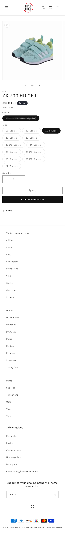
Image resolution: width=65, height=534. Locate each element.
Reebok (10, 346)
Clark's (9, 283)
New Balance (12, 317)
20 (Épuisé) (32, 130)
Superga (10, 387)
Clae (8, 275)
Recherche (11, 436)
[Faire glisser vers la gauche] (25, 85)
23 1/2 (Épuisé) (14, 144)
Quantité (6, 173)
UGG (8, 401)
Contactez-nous (14, 450)
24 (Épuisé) (36, 144)
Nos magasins (13, 457)
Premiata (11, 331)
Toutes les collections (17, 233)
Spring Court (13, 367)
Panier (9, 443)
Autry (9, 247)
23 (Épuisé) (32, 137)
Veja (8, 416)
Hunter (10, 310)
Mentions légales (54, 527)
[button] (6, 7)
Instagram (11, 464)
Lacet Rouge (15, 527)
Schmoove (11, 360)
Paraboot (11, 324)
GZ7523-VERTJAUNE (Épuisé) (21, 118)
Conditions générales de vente (22, 471)
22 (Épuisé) (12, 137)
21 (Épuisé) (51, 130)
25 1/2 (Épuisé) (34, 152)
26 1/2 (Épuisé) (34, 159)
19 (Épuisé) (12, 130)
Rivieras (10, 353)
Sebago (10, 297)
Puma (9, 338)
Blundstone (12, 268)
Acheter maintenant (32, 199)
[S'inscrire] (55, 494)
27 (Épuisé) (12, 166)
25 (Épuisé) (12, 152)
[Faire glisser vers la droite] (39, 85)
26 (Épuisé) (12, 159)
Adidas (9, 240)
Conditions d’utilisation (34, 527)
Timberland (12, 394)
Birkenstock (12, 261)
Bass (8, 254)
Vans (8, 409)
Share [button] (9, 210)
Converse (11, 290)
